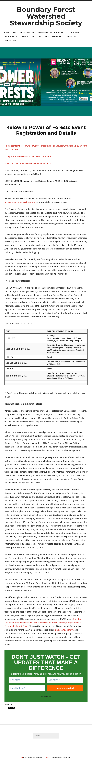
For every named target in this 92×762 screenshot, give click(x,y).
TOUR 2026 (74, 32)
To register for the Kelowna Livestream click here (27, 156)
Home (6, 32)
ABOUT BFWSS (51, 36)
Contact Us (71, 36)
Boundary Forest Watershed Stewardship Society (46, 16)
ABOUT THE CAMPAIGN (23, 32)
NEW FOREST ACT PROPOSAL (51, 32)
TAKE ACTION (10, 41)
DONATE (24, 36)
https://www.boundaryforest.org (19, 202)
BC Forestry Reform (64, 630)
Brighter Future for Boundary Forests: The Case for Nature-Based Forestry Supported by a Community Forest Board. (42, 623)
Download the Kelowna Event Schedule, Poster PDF (29, 163)
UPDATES (36, 36)
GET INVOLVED (10, 36)
